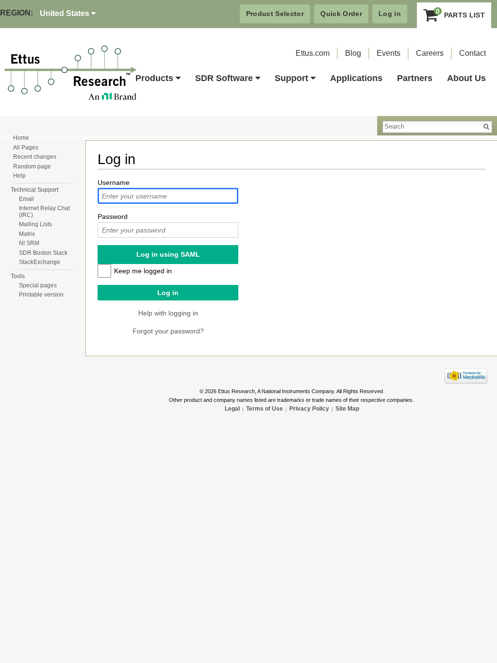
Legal (232, 408)
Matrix (27, 234)
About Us (466, 78)
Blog (353, 53)
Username (114, 182)
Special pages (38, 285)
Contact (472, 53)
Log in (390, 13)
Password (113, 216)
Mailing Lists (35, 224)
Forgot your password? (168, 331)
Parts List (460, 12)
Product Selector (275, 13)
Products (154, 78)
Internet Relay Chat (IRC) (44, 211)
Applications (356, 78)
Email (26, 199)
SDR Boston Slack (43, 252)
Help (19, 175)
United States (65, 13)
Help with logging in (168, 313)
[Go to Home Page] (70, 73)
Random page (32, 166)
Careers (430, 53)
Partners (414, 78)
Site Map (347, 408)
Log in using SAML (168, 254)
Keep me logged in (143, 271)
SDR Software (224, 78)
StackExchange (39, 262)
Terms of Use (264, 408)
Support (291, 78)
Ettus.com (313, 53)
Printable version (41, 294)
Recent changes (34, 156)
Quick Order (341, 13)
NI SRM (29, 243)
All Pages (25, 147)
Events (388, 53)
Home (21, 137)
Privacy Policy (309, 408)
